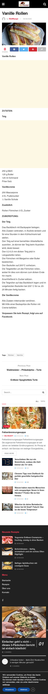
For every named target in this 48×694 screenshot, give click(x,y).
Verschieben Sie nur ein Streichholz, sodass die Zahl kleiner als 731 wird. (28, 462)
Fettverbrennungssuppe (14, 432)
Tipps (43, 401)
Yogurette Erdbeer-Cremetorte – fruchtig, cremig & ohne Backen (29, 538)
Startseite (6, 580)
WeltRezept (13, 18)
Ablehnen (23, 690)
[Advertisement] (24, 84)
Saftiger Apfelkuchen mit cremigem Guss (26, 564)
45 (27, 499)
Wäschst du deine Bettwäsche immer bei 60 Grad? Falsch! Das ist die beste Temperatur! (29, 507)
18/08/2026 (19, 468)
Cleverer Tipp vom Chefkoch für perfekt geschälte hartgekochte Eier (29, 476)
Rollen (11, 355)
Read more (9, 453)
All (37, 401)
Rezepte (5, 584)
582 (27, 436)
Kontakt (5, 592)
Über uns (6, 588)
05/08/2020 (27, 18)
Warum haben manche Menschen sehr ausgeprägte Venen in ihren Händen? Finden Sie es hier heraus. (30, 491)
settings (6, 684)
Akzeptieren (9, 690)
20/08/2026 (19, 436)
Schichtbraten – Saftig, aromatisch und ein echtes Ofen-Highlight (30, 551)
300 (27, 482)
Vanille (20, 355)
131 (27, 468)
